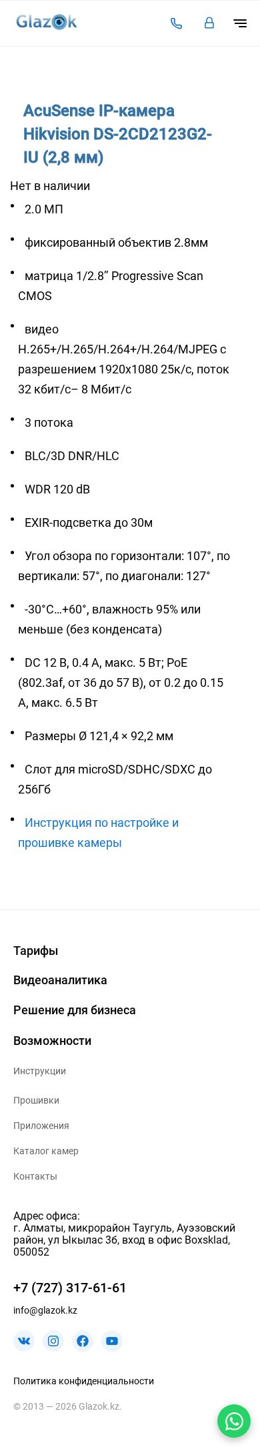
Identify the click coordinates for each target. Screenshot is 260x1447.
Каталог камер (46, 1151)
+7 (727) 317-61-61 (70, 1288)
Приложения (41, 1125)
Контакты (35, 1176)
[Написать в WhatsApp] (234, 1421)
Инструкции (39, 1071)
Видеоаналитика (60, 980)
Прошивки (36, 1100)
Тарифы (35, 951)
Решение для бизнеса (74, 1010)
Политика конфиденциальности (83, 1381)
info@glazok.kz (45, 1310)
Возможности (52, 1041)
